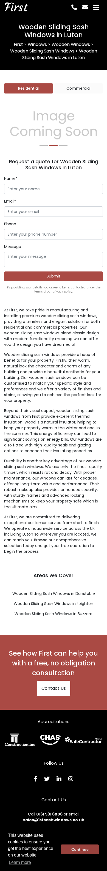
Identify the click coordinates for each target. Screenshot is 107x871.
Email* (10, 201)
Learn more (20, 862)
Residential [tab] (28, 88)
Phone (10, 224)
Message (12, 246)
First (15, 7)
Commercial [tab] (78, 88)
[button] (11, 125)
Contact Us (53, 688)
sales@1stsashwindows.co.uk (53, 820)
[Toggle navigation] (96, 7)
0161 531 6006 (49, 814)
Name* (11, 178)
